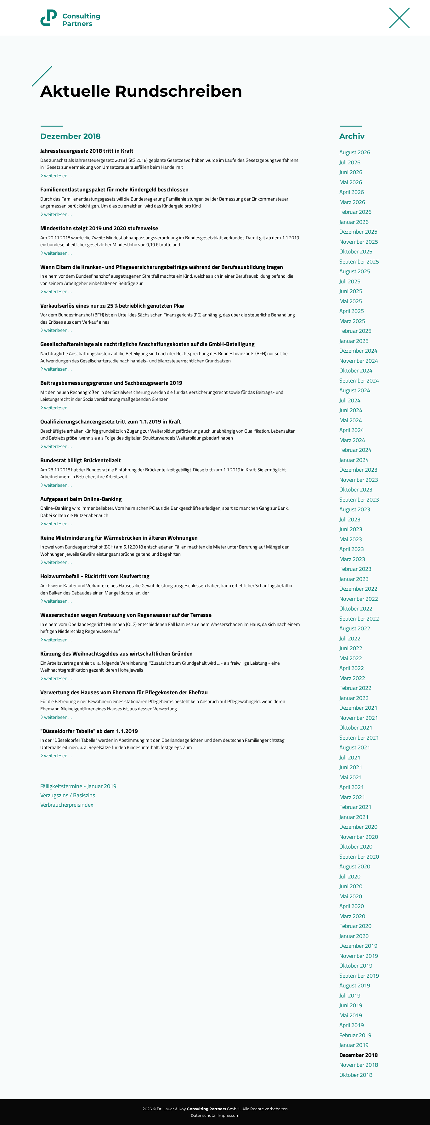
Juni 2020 (350, 886)
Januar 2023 (354, 579)
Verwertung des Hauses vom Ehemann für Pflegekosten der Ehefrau (124, 692)
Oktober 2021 (355, 727)
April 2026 (351, 192)
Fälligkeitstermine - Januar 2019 (78, 786)
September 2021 (359, 737)
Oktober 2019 (355, 965)
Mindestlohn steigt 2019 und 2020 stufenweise (99, 228)
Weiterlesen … (58, 175)
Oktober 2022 (355, 608)
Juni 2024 (350, 410)
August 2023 (354, 509)
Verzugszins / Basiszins (67, 795)
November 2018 (358, 1064)
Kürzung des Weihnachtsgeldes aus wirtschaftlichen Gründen (116, 653)
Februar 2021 (355, 807)
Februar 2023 (355, 569)
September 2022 (359, 618)
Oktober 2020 (355, 846)
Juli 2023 (349, 519)
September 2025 (359, 261)
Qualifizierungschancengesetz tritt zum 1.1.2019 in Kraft (110, 421)
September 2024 (359, 380)
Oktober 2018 (355, 1075)
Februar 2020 (355, 926)
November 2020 (358, 836)
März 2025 (352, 321)
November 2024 (358, 360)
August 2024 (354, 390)
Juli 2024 (349, 400)
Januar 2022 (354, 698)
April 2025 (351, 311)
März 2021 (352, 797)
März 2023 (352, 559)
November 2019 (358, 956)
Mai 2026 (350, 182)
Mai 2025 (350, 301)
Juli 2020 (349, 876)
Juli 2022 (349, 638)
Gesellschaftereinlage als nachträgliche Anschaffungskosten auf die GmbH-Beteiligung (147, 344)
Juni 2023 (350, 529)
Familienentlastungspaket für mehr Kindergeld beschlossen (114, 189)
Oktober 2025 (355, 251)
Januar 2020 (354, 936)
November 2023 (358, 479)
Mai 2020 (350, 896)
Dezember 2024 (358, 350)
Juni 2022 (350, 648)
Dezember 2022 (358, 588)
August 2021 (354, 747)
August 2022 (354, 628)
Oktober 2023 (355, 489)
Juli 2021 (349, 757)
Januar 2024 (354, 460)
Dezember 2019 (358, 945)
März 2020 (352, 916)
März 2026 (352, 202)
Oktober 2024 (355, 370)
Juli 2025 (349, 281)
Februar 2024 (355, 450)
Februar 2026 (355, 211)
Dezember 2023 (358, 469)
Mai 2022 (350, 658)
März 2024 (352, 440)
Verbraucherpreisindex (66, 804)
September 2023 (359, 499)
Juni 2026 (350, 172)
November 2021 (358, 717)
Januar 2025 (354, 341)
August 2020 (354, 866)
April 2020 (351, 906)
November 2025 (358, 241)
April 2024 (351, 430)
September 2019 (359, 975)
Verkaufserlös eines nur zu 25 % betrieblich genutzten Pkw (112, 305)
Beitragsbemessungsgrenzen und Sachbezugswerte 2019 (111, 382)
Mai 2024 (350, 420)
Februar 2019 (355, 1035)
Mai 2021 (350, 777)
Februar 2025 (355, 331)
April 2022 (351, 668)
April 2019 (351, 1025)
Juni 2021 (350, 767)
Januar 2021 (354, 817)
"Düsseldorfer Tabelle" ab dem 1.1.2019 (89, 731)
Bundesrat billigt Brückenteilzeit (80, 460)
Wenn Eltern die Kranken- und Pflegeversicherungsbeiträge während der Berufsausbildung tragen (161, 267)
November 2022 (358, 598)
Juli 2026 (349, 162)
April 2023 (351, 549)
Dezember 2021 (358, 707)
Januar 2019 (354, 1045)
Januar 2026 (354, 222)
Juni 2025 (350, 291)
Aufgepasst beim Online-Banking (81, 499)
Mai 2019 (350, 1015)
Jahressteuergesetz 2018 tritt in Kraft (86, 150)
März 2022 (352, 678)
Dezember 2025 (358, 231)
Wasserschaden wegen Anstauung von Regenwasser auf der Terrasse (126, 615)
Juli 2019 (349, 995)
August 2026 (354, 152)
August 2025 (354, 271)
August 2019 (354, 985)
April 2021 (351, 787)
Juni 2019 (350, 1005)
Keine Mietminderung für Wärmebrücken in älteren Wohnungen (119, 537)
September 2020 (359, 856)
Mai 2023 (350, 539)
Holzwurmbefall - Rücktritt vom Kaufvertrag (95, 576)
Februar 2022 (355, 688)
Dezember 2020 (358, 826)
